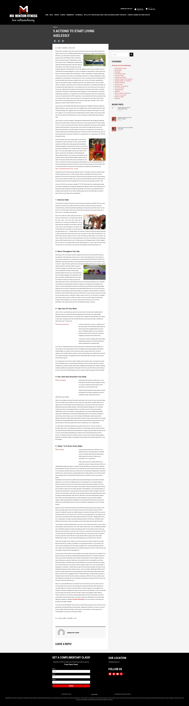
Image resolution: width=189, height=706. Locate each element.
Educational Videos (120, 73)
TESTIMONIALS (79, 15)
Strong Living (118, 84)
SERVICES (56, 15)
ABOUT (51, 15)
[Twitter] (113, 674)
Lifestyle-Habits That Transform (124, 79)
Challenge (117, 72)
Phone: (54, 679)
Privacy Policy (94, 694)
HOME (46, 15)
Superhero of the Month (121, 86)
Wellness (55, 27)
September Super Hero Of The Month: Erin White (125, 118)
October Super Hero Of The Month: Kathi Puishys (124, 108)
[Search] (131, 54)
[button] (54, 41)
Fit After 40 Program (78, 599)
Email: (54, 674)
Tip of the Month (119, 88)
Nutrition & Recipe (120, 82)
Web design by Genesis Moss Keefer (122, 694)
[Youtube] (117, 674)
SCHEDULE (62, 15)
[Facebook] (110, 674)
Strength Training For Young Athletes (139, 15)
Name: (54, 669)
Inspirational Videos (120, 77)
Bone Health (118, 70)
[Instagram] (121, 674)
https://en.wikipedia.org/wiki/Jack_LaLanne (66, 168)
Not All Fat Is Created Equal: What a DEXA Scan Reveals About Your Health (105, 15)
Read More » (120, 110)
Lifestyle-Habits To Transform (123, 81)
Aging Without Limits (120, 68)
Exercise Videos (119, 75)
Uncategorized (119, 89)
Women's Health (119, 96)
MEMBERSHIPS (70, 15)
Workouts (117, 98)
